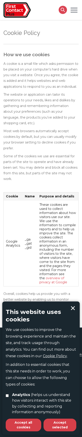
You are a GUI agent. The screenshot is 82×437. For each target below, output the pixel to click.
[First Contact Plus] (17, 9)
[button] (74, 9)
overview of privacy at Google (53, 280)
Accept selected (72, 308)
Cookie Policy (55, 356)
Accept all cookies (23, 424)
